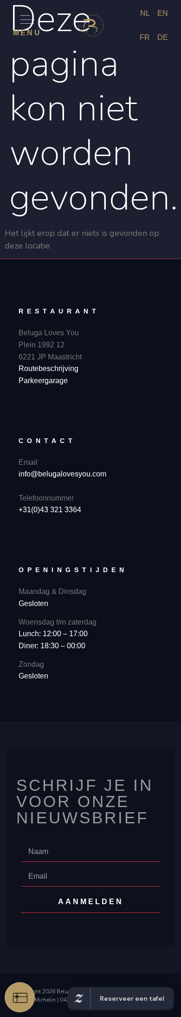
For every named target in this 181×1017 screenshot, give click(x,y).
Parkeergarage (43, 381)
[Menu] (27, 19)
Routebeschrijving (48, 368)
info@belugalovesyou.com (62, 474)
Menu (27, 33)
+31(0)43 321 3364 (50, 510)
